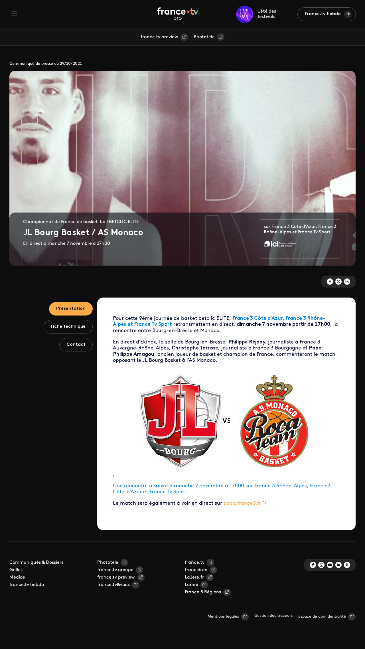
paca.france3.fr (242, 503)
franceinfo (196, 570)
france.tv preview (159, 37)
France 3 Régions (203, 592)
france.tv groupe (115, 570)
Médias (17, 577)
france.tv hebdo (323, 14)
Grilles (16, 570)
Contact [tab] (76, 344)
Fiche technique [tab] (68, 326)
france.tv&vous (113, 585)
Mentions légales (223, 616)
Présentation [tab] (71, 308)
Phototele (204, 37)
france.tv (194, 562)
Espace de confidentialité (322, 616)
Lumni (191, 585)
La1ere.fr (194, 577)
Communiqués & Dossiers (36, 562)
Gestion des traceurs (273, 616)
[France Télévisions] (178, 14)
